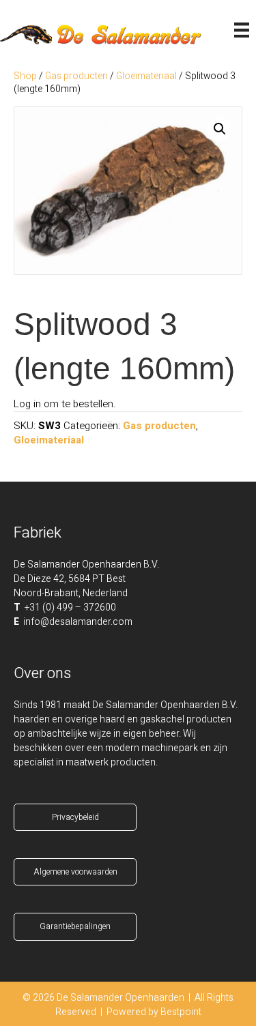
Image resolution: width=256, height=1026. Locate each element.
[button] (220, 129)
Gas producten (76, 76)
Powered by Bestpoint (153, 1012)
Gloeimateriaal (146, 76)
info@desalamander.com (77, 622)
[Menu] (241, 30)
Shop (25, 76)
